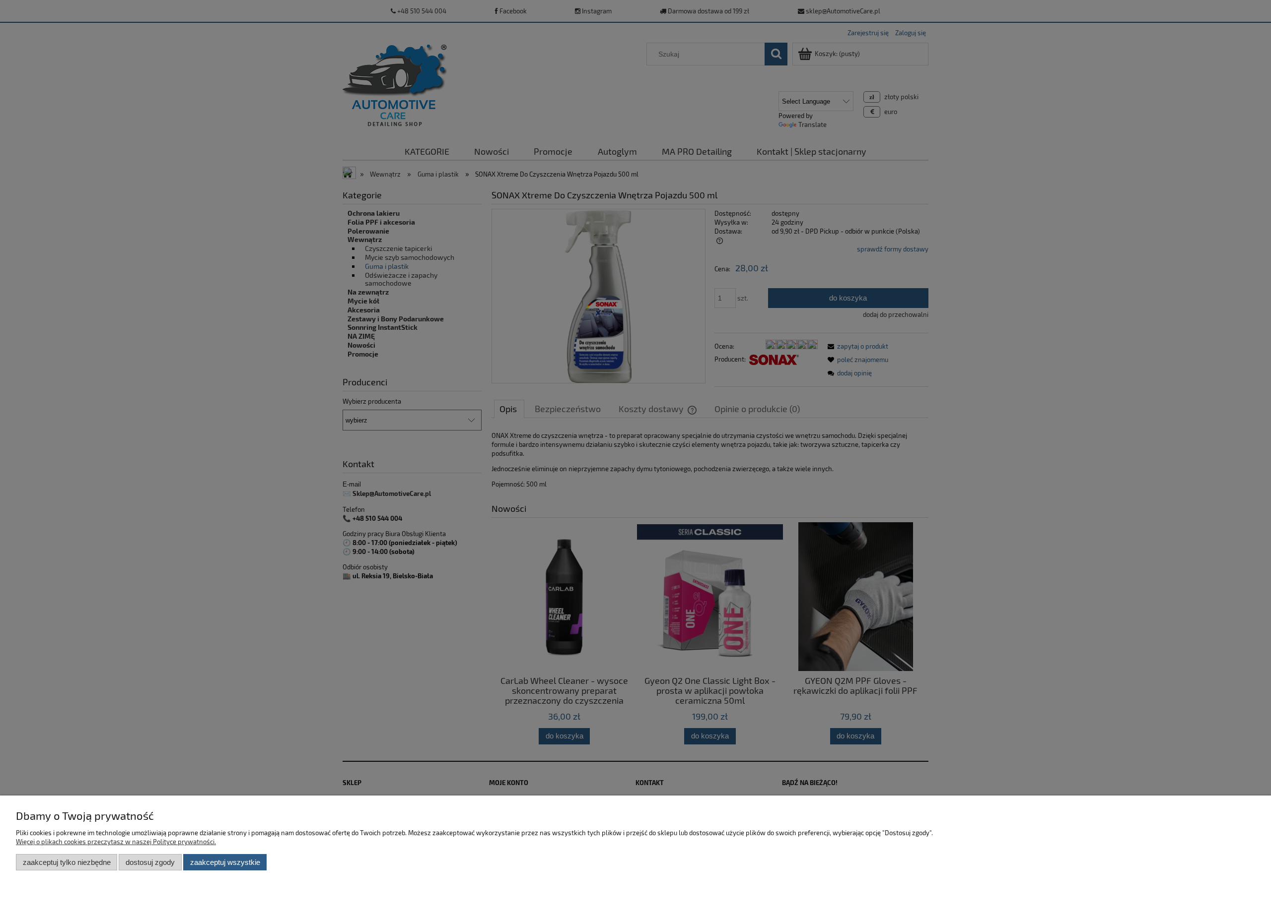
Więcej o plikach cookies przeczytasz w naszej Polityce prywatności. (116, 842)
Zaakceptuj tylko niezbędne (67, 862)
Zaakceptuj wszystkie (225, 862)
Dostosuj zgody (150, 862)
